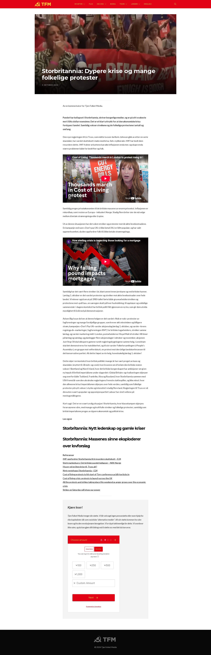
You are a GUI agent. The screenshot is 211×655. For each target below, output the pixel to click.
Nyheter (78, 4)
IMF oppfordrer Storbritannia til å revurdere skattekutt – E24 (92, 459)
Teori (122, 4)
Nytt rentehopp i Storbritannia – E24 (80, 470)
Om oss (100, 4)
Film (91, 4)
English (147, 4)
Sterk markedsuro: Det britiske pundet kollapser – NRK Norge (92, 463)
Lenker (134, 4)
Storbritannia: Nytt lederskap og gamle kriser (104, 428)
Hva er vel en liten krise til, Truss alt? (80, 466)
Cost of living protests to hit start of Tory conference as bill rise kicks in (96, 474)
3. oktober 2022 (50, 85)
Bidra (113, 4)
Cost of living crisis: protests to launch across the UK (87, 478)
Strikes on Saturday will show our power (81, 489)
